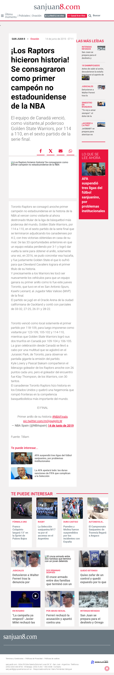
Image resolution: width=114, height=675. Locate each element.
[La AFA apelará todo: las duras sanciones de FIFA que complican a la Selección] (21, 473)
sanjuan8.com (11, 664)
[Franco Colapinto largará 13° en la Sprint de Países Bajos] (21, 518)
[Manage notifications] (107, 668)
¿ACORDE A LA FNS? (87, 124)
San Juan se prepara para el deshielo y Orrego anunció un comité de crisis (92, 622)
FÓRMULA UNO (19, 522)
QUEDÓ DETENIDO (89, 570)
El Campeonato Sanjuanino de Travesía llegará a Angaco (97, 531)
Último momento (11, 15)
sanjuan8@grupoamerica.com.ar (19, 669)
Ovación (36, 15)
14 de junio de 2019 (61, 425)
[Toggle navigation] (2, 15)
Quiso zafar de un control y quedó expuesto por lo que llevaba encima (93, 580)
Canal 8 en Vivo (78, 16)
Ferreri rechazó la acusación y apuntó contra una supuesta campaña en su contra (59, 622)
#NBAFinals (60, 416)
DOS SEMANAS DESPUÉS (53, 571)
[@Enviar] (60, 151)
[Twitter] (50, 151)
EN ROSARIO (18, 611)
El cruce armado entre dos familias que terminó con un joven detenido (59, 582)
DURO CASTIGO (70, 522)
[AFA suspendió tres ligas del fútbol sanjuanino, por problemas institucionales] (21, 458)
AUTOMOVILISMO (97, 522)
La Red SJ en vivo (55, 16)
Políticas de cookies (52, 659)
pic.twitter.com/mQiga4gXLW (42, 421)
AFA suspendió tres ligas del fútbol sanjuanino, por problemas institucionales (53, 458)
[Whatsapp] (70, 151)
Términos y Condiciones (14, 659)
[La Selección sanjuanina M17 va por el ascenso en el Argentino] (46, 518)
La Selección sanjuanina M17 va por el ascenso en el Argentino (47, 532)
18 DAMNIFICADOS (91, 65)
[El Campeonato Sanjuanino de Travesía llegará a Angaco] (97, 518)
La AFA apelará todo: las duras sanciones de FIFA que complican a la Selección (52, 473)
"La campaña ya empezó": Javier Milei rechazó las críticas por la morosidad (23, 622)
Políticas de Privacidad (34, 659)
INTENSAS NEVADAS (87, 48)
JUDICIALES (87, 86)
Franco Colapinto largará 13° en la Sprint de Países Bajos (20, 532)
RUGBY (41, 522)
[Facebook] (40, 151)
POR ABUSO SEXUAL (56, 611)
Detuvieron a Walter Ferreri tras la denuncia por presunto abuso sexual (25, 582)
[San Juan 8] (20, 640)
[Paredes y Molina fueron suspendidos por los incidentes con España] (72, 518)
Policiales (24, 15)
